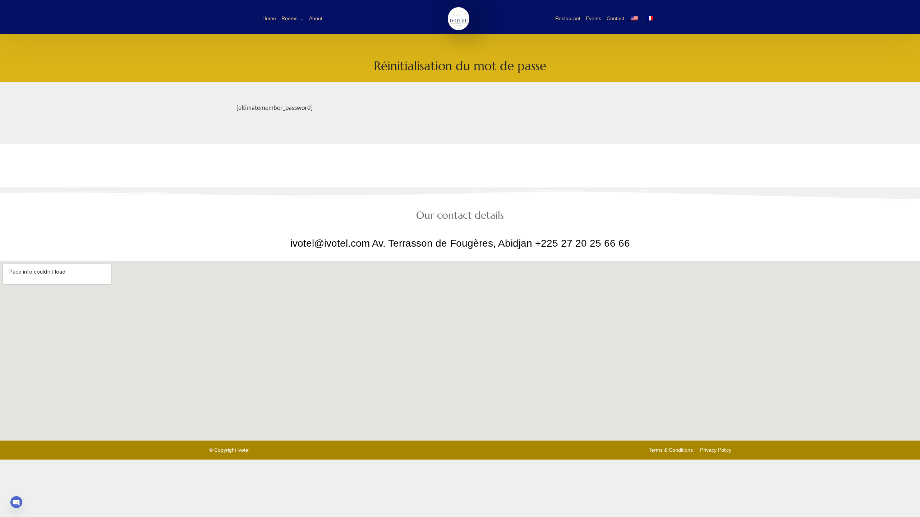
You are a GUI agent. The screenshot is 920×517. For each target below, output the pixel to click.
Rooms (289, 18)
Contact (615, 18)
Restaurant (567, 18)
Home (269, 18)
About (315, 18)
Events (593, 18)
